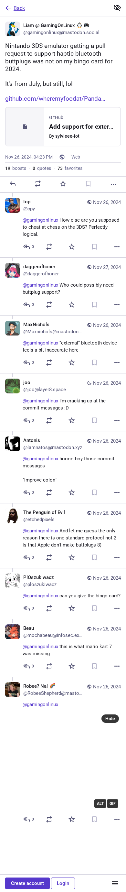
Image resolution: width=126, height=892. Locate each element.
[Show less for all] (117, 7)
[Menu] (115, 883)
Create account (27, 883)
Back (19, 8)
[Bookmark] (88, 184)
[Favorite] (63, 184)
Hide (110, 718)
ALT (100, 803)
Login (63, 883)
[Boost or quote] (38, 184)
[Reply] (12, 184)
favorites (70, 168)
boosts (15, 168)
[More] (113, 185)
